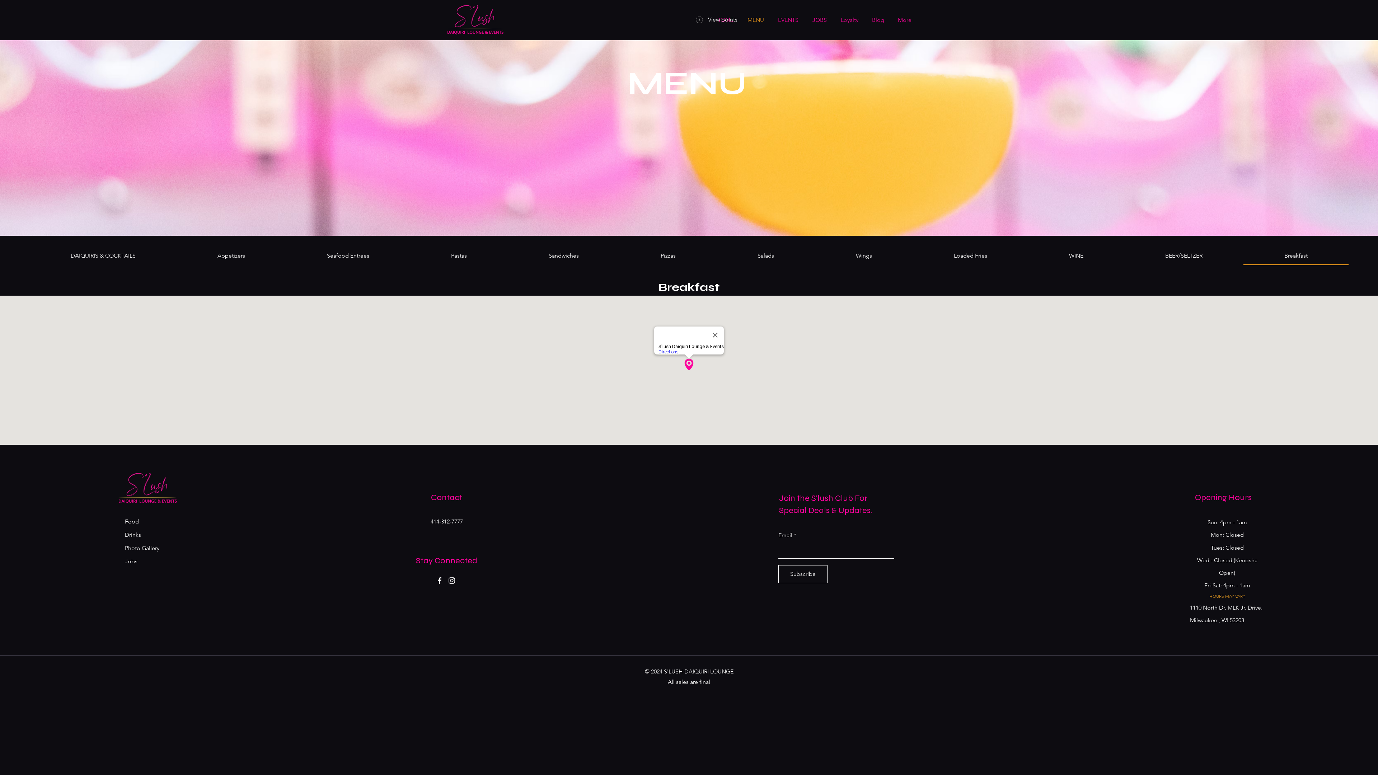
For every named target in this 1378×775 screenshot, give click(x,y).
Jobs (131, 561)
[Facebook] (439, 580)
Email (785, 535)
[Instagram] (451, 580)
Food (132, 521)
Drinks (133, 534)
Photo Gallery (142, 548)
